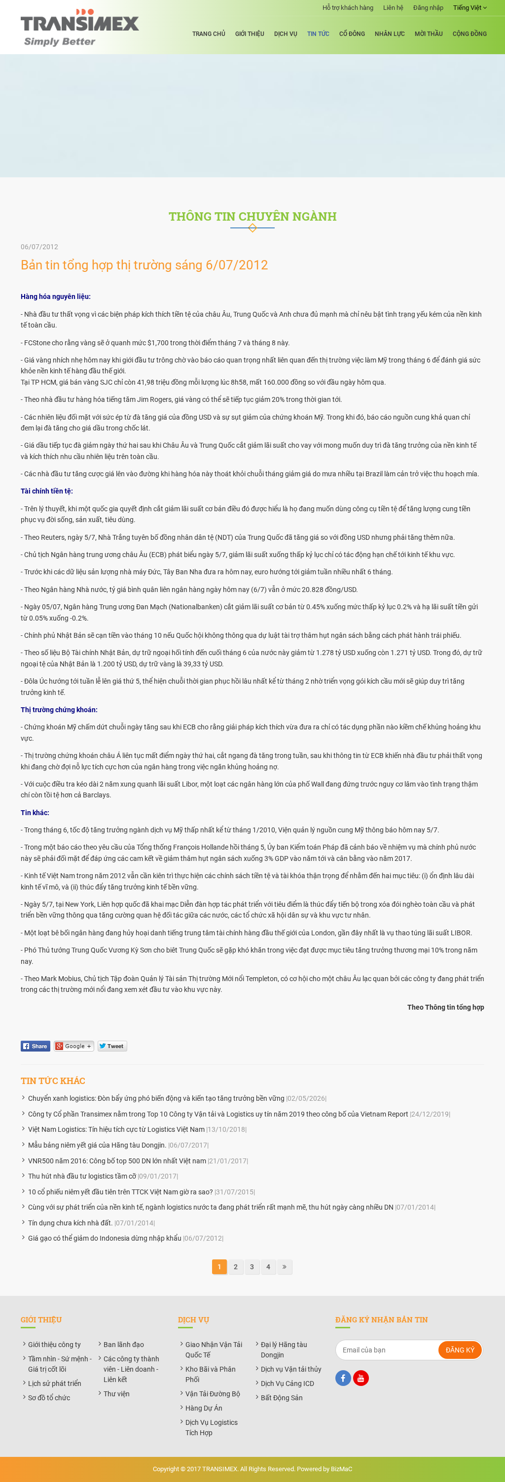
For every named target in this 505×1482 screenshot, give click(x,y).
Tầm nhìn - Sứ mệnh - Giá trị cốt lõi (60, 1364)
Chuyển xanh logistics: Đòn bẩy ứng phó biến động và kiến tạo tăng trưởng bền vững (156, 1098)
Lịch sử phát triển (54, 1383)
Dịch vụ (285, 34)
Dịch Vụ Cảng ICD (287, 1383)
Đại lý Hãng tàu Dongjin (284, 1350)
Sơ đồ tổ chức (49, 1398)
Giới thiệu (249, 34)
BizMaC (341, 1469)
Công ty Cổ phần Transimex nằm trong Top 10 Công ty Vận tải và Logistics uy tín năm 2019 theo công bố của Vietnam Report (218, 1114)
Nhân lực (390, 34)
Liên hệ (393, 7)
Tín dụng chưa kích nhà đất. (70, 1223)
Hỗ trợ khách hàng (348, 7)
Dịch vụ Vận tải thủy (291, 1369)
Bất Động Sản (282, 1398)
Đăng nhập (428, 7)
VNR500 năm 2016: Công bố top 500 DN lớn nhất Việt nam (117, 1161)
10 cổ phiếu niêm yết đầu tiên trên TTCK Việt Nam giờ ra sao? (120, 1192)
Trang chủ (208, 34)
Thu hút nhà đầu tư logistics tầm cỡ (82, 1176)
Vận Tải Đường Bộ (212, 1394)
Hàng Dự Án (203, 1408)
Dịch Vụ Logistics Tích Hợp (211, 1427)
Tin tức (318, 34)
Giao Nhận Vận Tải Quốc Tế (213, 1350)
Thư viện (117, 1394)
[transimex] (80, 28)
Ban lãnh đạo (124, 1345)
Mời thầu (429, 34)
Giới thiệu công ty (54, 1345)
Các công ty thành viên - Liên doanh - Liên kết (131, 1369)
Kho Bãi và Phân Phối (210, 1374)
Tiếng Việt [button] (468, 7)
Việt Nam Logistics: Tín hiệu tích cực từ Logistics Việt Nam (116, 1129)
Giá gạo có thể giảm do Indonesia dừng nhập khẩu (104, 1238)
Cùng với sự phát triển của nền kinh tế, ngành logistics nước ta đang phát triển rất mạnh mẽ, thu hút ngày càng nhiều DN (211, 1207)
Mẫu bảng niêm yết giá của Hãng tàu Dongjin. (97, 1145)
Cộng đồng (470, 34)
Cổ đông (352, 34)
